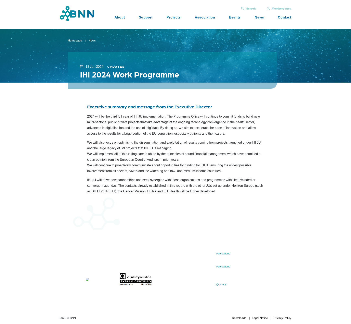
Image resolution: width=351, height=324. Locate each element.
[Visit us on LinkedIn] (77, 280)
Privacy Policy (282, 318)
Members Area (281, 8)
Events (235, 17)
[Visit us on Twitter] (64, 280)
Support (146, 17)
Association (205, 17)
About (120, 17)
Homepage (75, 40)
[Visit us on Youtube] (97, 280)
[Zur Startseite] (77, 13)
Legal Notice (260, 318)
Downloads (239, 318)
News (259, 17)
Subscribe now (143, 263)
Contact (284, 17)
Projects (174, 17)
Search (251, 8)
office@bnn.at (69, 269)
